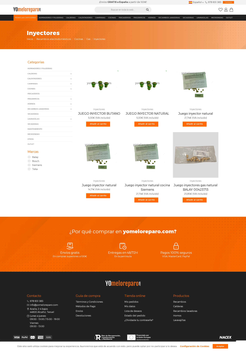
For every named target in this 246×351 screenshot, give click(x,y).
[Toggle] (71, 73)
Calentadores (85, 18)
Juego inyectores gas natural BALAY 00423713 (196, 187)
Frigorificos (139, 18)
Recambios (179, 301)
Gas (88, 39)
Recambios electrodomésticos (53, 39)
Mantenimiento (35, 129)
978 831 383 (214, 2)
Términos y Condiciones (89, 301)
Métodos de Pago (86, 306)
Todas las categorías (25, 18)
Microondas (217, 18)
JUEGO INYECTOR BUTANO (99, 113)
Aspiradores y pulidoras (51, 18)
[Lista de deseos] (221, 9)
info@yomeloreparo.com (44, 305)
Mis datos (129, 306)
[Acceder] (226, 9)
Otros (31, 139)
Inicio (30, 39)
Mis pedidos (131, 301)
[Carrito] (231, 9)
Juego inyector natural (195, 113)
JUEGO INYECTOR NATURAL (147, 113)
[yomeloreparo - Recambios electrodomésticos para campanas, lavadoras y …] (27, 9)
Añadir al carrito (98, 124)
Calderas (71, 18)
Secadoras (188, 18)
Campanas (100, 18)
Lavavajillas (202, 18)
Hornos (152, 18)
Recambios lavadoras (169, 18)
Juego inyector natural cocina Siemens (147, 187)
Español (197, 2)
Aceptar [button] (220, 346)
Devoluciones (83, 315)
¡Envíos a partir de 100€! (123, 2)
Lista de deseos (133, 311)
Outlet (229, 18)
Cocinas (112, 18)
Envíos (79, 311)
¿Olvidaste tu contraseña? (138, 320)
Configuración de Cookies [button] (194, 346)
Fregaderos (125, 18)
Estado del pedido (134, 315)
